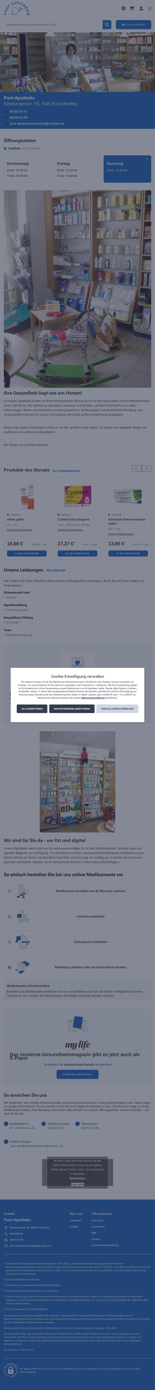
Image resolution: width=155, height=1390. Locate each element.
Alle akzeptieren (32, 709)
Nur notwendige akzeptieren (72, 709)
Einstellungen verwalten (117, 709)
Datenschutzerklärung (93, 698)
